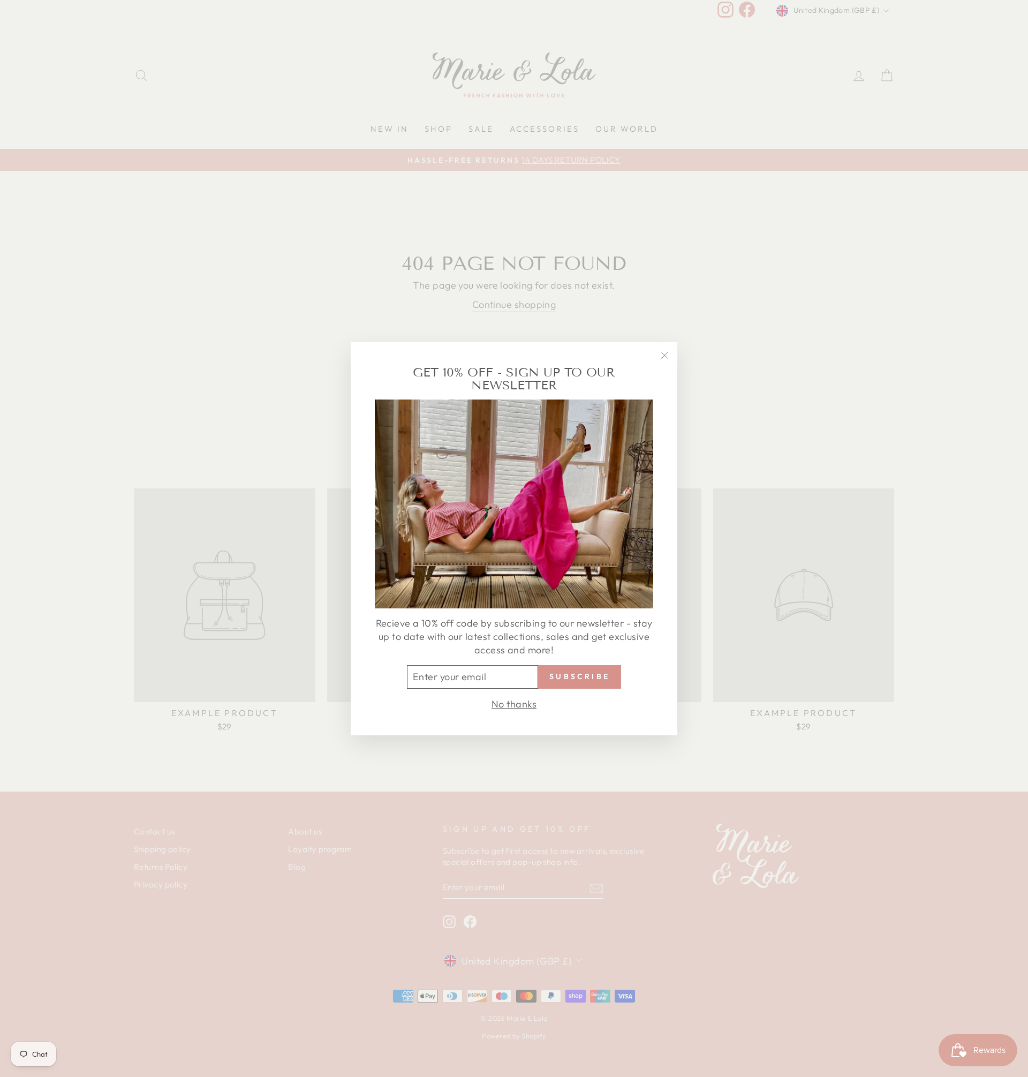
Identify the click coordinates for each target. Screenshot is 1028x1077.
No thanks (514, 703)
